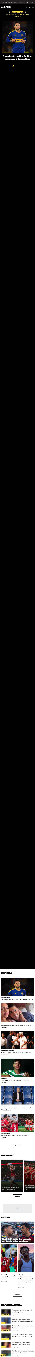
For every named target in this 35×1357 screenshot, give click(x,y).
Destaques (14, 2)
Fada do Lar (22, 2)
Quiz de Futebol (30, 2)
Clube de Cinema (5, 2)
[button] (13, 66)
